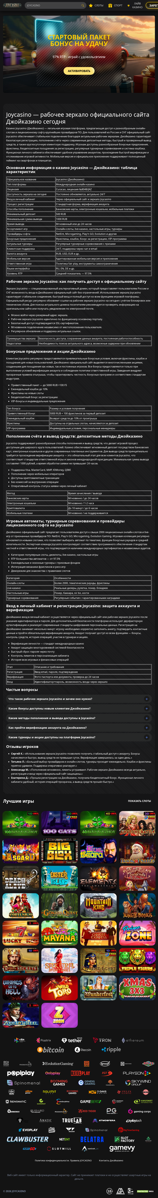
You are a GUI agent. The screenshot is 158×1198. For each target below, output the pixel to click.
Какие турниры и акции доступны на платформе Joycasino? (51, 737)
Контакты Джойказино (111, 1160)
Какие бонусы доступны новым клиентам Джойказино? (49, 708)
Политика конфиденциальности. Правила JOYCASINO (63, 1160)
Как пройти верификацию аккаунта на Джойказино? (47, 727)
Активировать (79, 71)
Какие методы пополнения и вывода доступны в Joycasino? (51, 718)
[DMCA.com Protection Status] (145, 1191)
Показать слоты (139, 801)
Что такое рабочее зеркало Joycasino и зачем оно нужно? (50, 699)
